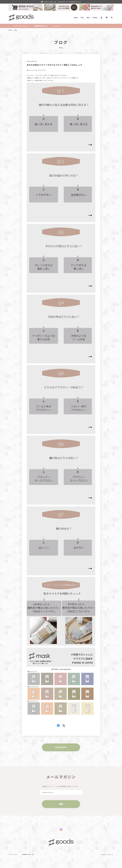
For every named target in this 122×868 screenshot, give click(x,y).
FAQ (82, 17)
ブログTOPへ (61, 747)
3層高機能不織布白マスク (41, 26)
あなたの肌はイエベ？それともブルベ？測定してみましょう (54, 64)
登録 (61, 804)
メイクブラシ (56, 26)
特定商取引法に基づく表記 (28, 854)
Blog (88, 17)
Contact (95, 17)
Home (10, 30)
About (75, 17)
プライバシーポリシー (13, 854)
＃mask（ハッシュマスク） (20, 26)
